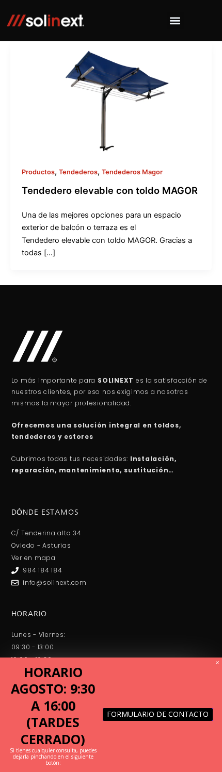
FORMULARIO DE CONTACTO (158, 714)
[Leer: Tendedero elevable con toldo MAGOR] (111, 97)
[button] (175, 20)
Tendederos (78, 172)
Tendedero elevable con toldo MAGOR (110, 190)
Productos (38, 172)
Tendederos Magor (132, 172)
